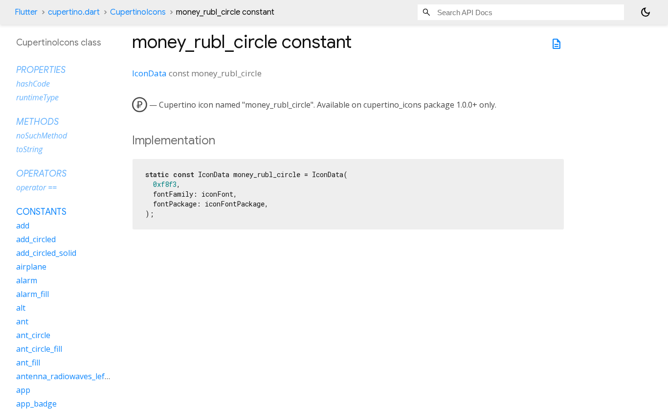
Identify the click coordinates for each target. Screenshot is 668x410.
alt (20, 307)
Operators (41, 173)
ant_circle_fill (39, 348)
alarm (26, 280)
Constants (41, 211)
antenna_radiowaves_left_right (72, 376)
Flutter (26, 12)
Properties (41, 70)
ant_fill (28, 362)
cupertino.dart (74, 12)
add (22, 225)
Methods (37, 121)
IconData (149, 73)
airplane (31, 266)
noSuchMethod (41, 135)
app (23, 390)
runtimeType (37, 97)
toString (29, 149)
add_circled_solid (46, 253)
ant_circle (33, 335)
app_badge (36, 403)
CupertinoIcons (138, 12)
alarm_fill (32, 294)
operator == (36, 187)
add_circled (36, 239)
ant (22, 321)
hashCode (33, 83)
